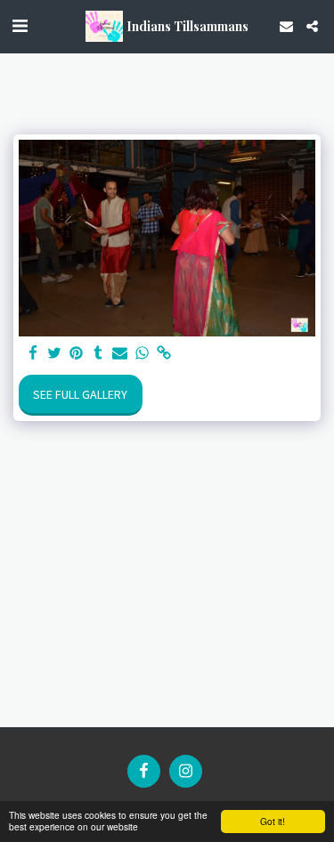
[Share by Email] (120, 353)
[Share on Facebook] (33, 353)
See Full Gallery (80, 394)
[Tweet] (55, 353)
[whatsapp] (142, 353)
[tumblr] (99, 353)
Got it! (272, 821)
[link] (164, 353)
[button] (19, 25)
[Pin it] (77, 353)
